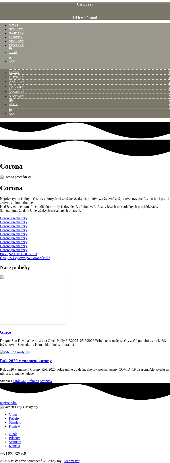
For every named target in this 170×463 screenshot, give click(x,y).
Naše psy (16, 33)
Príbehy (16, 37)
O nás (13, 25)
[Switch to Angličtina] (89, 61)
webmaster (71, 461)
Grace (5, 332)
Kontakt (16, 45)
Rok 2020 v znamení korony (26, 360)
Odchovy (16, 41)
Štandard (15, 422)
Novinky (16, 29)
